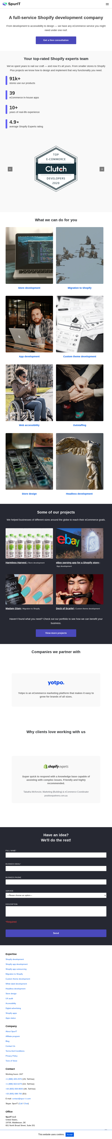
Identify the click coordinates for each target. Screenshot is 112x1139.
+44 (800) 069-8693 (14, 1089)
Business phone (13, 877)
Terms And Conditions (15, 1051)
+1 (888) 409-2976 (14, 1079)
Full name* (11, 851)
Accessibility (11, 1003)
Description (12, 904)
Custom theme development (79, 356)
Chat (26, 1103)
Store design (29, 493)
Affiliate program (13, 1036)
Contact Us (10, 1046)
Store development (29, 288)
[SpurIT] (11, 4)
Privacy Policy (11, 1056)
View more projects (56, 633)
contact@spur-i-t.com (21, 1099)
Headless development (79, 493)
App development (29, 356)
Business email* (13, 864)
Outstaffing (79, 425)
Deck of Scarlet (65, 608)
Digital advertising (13, 1008)
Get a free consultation (56, 40)
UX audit (9, 998)
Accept (70, 1135)
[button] (10, 169)
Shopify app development (17, 964)
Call (20, 1103)
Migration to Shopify (80, 288)
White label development (16, 984)
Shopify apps (11, 1013)
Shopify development (15, 959)
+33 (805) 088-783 (14, 1094)
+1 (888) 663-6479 (14, 1084)
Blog (7, 1041)
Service (9, 891)
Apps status (11, 1018)
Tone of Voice (11, 1061)
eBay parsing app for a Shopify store (77, 562)
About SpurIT (11, 1031)
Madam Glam (13, 608)
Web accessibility (29, 425)
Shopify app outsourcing (16, 969)
